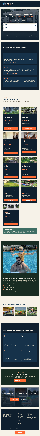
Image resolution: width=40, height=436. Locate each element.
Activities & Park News (21, 416)
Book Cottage (11, 153)
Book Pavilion (29, 200)
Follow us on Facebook (31, 418)
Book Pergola (11, 223)
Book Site (11, 176)
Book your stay (15, 399)
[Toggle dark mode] (33, 4)
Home (19, 413)
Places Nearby (20, 417)
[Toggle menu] (36, 4)
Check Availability (11, 128)
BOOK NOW (20, 432)
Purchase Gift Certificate (20, 380)
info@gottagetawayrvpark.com (32, 417)
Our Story (19, 423)
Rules (19, 420)
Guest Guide (20, 422)
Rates (19, 419)
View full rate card (24, 399)
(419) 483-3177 (29, 415)
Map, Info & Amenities (21, 414)
